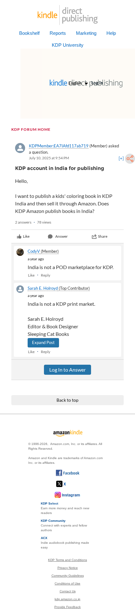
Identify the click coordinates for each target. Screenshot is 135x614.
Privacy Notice (67, 567)
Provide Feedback (67, 607)
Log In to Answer (67, 370)
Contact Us (68, 591)
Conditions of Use (67, 583)
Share (102, 236)
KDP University (68, 45)
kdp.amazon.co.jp (67, 599)
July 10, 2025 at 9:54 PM (49, 158)
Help (111, 33)
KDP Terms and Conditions (67, 560)
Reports (58, 33)
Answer (61, 236)
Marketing (86, 33)
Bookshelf (29, 33)
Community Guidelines (67, 575)
